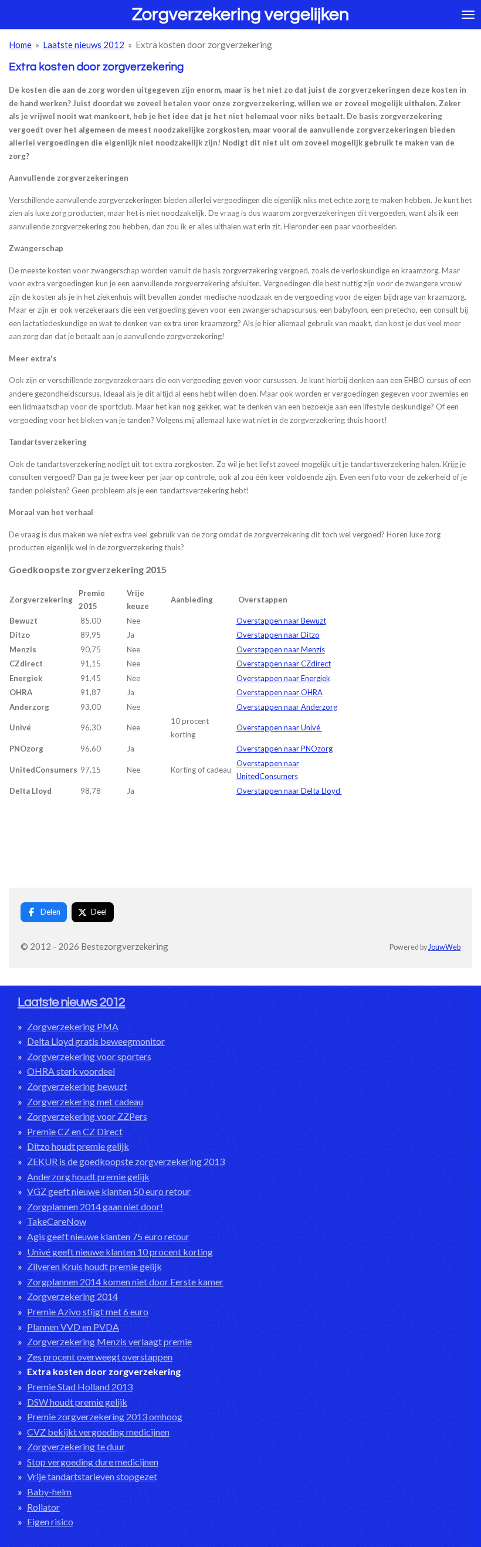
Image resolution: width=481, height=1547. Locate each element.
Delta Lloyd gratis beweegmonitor (96, 1041)
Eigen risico (50, 1521)
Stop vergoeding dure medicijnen (92, 1461)
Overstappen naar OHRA (279, 692)
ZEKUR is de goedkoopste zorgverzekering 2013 (126, 1161)
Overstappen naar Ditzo (278, 634)
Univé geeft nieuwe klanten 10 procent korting (120, 1251)
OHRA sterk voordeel (71, 1071)
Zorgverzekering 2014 (72, 1296)
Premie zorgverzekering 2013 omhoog (104, 1416)
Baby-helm (49, 1491)
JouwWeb (444, 947)
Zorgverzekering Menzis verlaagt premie (109, 1341)
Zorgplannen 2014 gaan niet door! (95, 1206)
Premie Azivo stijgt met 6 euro (87, 1311)
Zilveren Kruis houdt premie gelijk (94, 1266)
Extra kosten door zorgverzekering (204, 44)
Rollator (43, 1506)
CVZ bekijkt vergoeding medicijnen (98, 1431)
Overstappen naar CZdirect (283, 663)
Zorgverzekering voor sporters (89, 1056)
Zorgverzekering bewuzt (77, 1086)
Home (20, 44)
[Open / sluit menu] (468, 14)
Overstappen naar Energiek (283, 678)
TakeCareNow (56, 1221)
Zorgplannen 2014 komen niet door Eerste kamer (125, 1281)
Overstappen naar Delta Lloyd (289, 790)
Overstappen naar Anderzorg (286, 707)
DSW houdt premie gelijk (77, 1401)
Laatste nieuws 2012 (83, 44)
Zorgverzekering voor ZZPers (87, 1116)
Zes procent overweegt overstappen (99, 1356)
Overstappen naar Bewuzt (281, 620)
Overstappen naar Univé (279, 727)
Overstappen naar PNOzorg (284, 748)
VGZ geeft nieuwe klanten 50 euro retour (109, 1191)
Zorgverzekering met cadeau (85, 1101)
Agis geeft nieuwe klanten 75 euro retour (108, 1236)
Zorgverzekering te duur (76, 1446)
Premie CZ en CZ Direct (75, 1131)
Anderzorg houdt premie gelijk (88, 1176)
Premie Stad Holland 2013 (80, 1386)
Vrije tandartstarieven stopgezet (92, 1476)
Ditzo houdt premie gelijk (78, 1146)
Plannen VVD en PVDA (73, 1326)
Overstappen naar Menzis (280, 649)
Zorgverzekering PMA (72, 1026)
